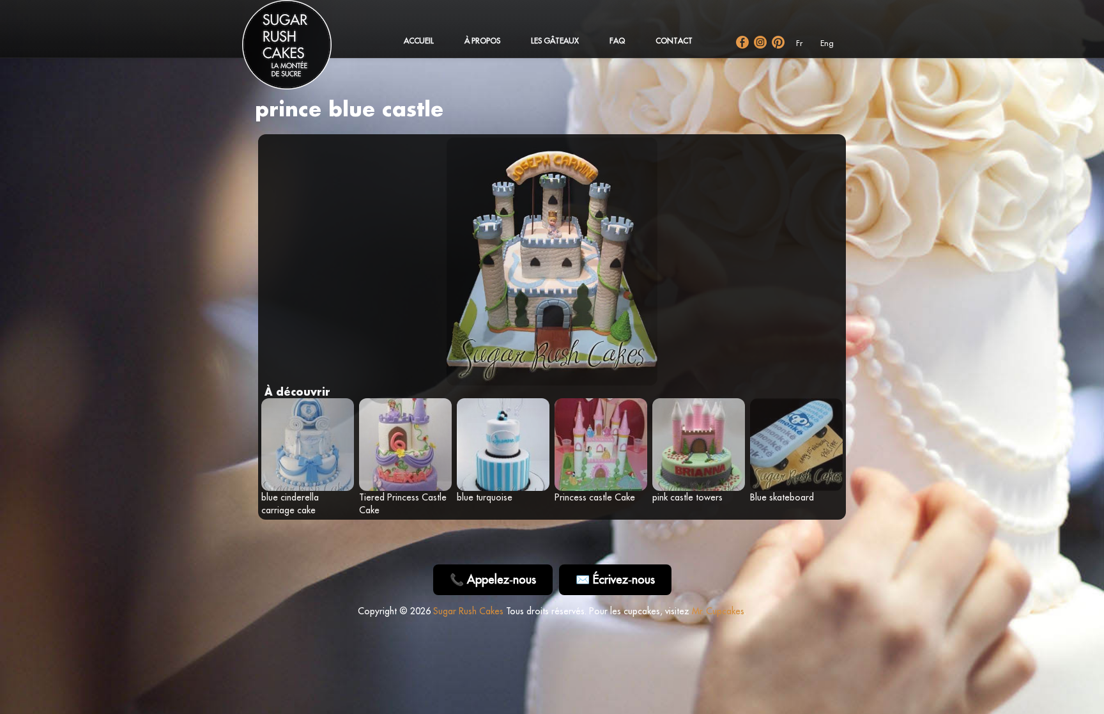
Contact (674, 40)
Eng (827, 43)
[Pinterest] (778, 42)
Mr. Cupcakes (718, 611)
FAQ (617, 40)
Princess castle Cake (595, 497)
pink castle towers (687, 497)
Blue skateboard (782, 497)
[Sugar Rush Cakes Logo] (299, 51)
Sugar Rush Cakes (468, 611)
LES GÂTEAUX (555, 40)
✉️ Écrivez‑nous (615, 579)
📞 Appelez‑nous (493, 579)
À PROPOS (482, 40)
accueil (419, 40)
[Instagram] (760, 42)
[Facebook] (742, 42)
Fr (799, 43)
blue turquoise (484, 497)
